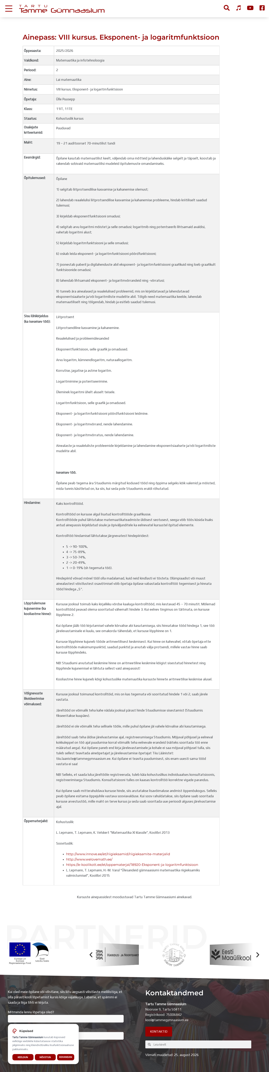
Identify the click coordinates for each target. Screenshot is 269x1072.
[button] (91, 954)
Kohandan (65, 1057)
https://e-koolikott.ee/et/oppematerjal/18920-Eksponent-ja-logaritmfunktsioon (132, 865)
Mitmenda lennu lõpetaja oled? (31, 1012)
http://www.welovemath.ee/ (89, 859)
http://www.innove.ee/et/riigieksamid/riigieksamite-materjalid (118, 854)
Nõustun (45, 1057)
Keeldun (23, 1057)
